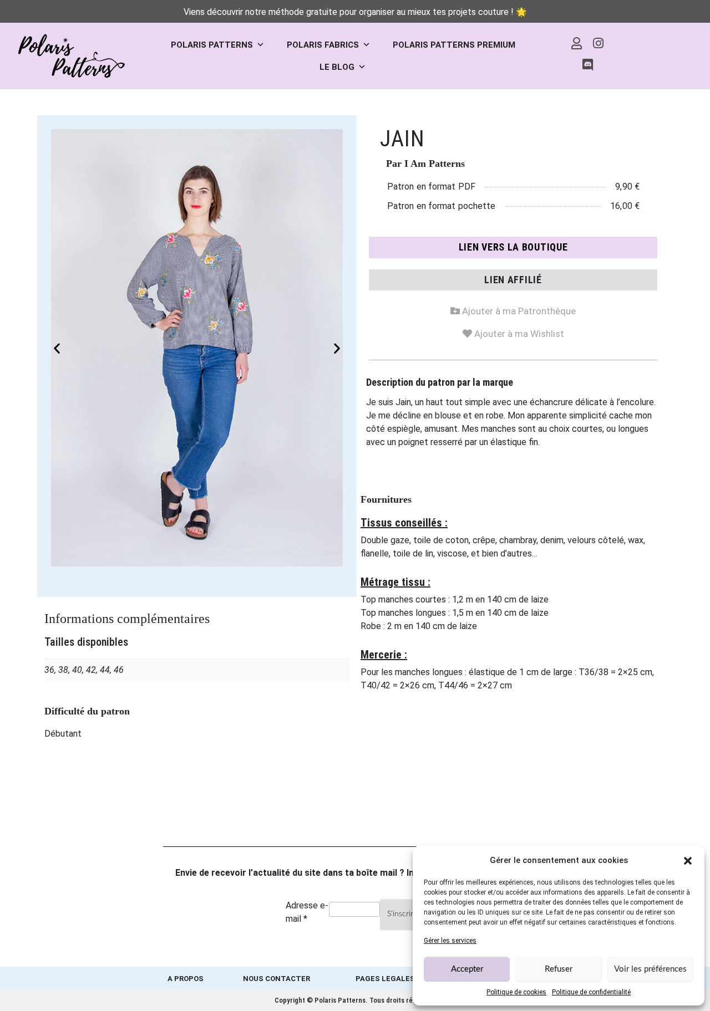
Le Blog (337, 67)
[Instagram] (598, 43)
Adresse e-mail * (307, 912)
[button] (687, 860)
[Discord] (587, 65)
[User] (577, 43)
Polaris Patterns (212, 45)
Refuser (558, 969)
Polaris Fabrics (323, 45)
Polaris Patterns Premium (454, 45)
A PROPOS (186, 978)
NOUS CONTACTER (276, 978)
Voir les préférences (650, 969)
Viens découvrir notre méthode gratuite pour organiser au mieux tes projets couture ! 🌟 (355, 12)
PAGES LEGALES (385, 978)
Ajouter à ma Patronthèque (513, 309)
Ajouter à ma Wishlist (513, 331)
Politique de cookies (516, 992)
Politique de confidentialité (591, 992)
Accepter (467, 969)
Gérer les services (450, 940)
